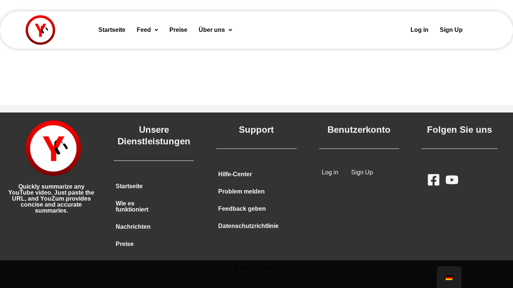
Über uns (212, 30)
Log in (419, 30)
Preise (178, 30)
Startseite (111, 30)
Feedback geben (242, 209)
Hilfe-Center (235, 174)
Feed (144, 30)
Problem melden (241, 191)
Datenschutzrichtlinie (248, 226)
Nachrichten (133, 227)
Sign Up (451, 30)
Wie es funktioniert (132, 206)
